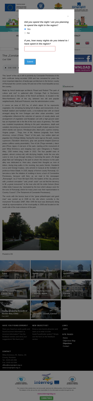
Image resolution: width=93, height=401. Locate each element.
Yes (29, 29)
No (28, 33)
